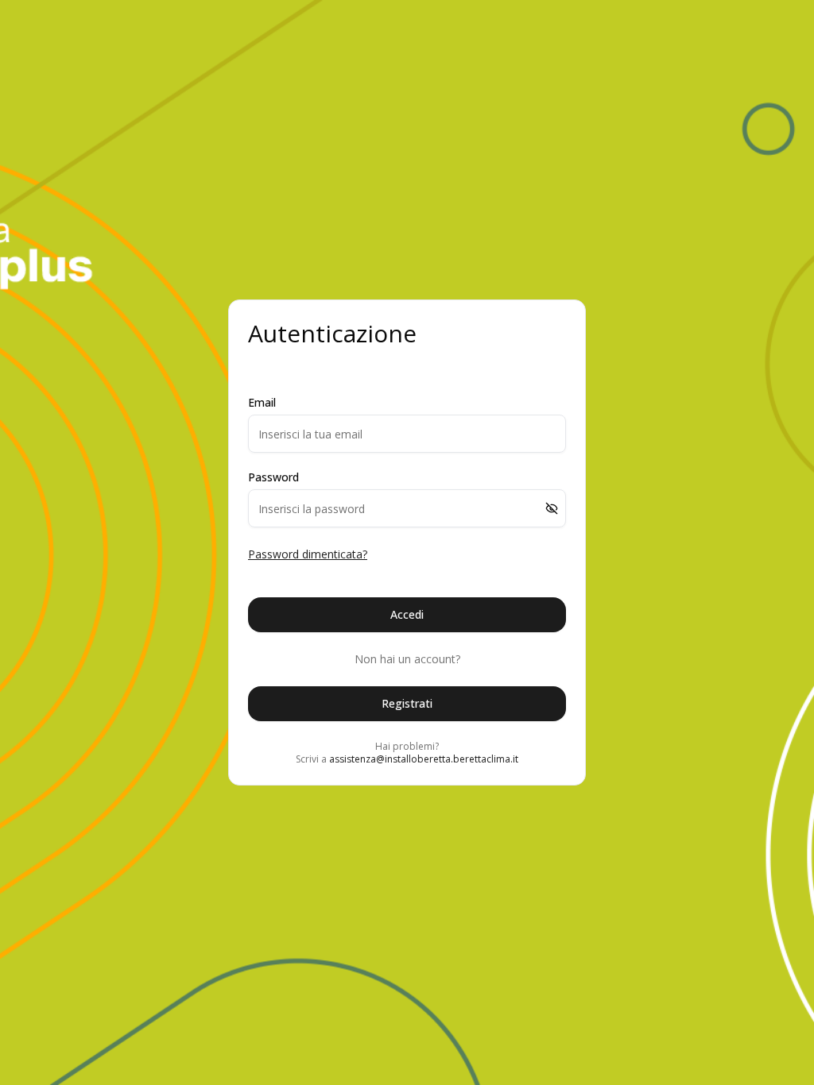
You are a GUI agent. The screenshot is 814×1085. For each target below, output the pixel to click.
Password (273, 477)
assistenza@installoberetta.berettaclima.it (423, 759)
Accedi (407, 614)
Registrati (407, 703)
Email (262, 402)
